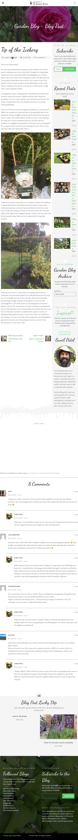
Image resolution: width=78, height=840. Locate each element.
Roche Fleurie (8, 805)
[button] (3, 732)
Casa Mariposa (8, 793)
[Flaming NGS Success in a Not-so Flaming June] (62, 187)
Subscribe (69, 69)
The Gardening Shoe (11, 810)
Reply (76, 491)
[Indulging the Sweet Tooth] (62, 134)
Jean (9, 491)
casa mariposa (14, 535)
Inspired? (65, 313)
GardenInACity (8, 796)
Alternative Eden (9, 791)
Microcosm (7, 803)
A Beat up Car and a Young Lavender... (20, 743)
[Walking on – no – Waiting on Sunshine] (62, 158)
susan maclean (14, 586)
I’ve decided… (58, 716)
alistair (11, 635)
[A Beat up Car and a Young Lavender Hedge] (19, 726)
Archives (57, 291)
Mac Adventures (9, 801)
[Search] (75, 3)
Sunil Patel (18, 514)
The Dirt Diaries (9, 808)
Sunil (15, 57)
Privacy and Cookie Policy (12, 835)
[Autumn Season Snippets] (62, 243)
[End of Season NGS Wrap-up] (62, 104)
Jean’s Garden (8, 798)
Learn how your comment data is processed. (44, 473)
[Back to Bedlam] (62, 222)
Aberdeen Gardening (11, 788)
